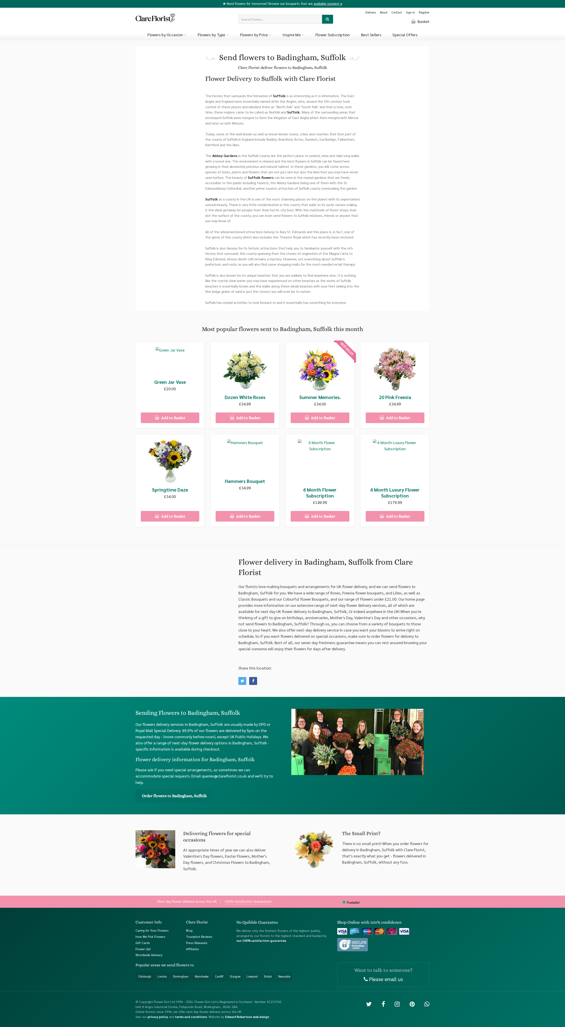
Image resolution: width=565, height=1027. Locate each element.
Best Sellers (371, 34)
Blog (189, 930)
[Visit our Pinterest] (412, 1004)
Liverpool (252, 976)
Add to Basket (172, 418)
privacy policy (157, 1017)
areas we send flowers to (172, 965)
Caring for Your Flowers (152, 930)
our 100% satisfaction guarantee (261, 940)
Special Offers (405, 34)
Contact (397, 12)
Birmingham (180, 976)
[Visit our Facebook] (383, 1004)
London (162, 976)
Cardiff (219, 976)
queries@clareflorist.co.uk (224, 775)
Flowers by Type (212, 34)
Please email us (385, 978)
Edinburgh (144, 976)
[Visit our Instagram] (397, 1004)
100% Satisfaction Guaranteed (248, 901)
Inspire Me (291, 34)
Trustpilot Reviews (199, 936)
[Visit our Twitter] (369, 1004)
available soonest (328, 3)
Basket (423, 21)
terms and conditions (191, 1017)
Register (424, 12)
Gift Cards (143, 943)
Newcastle (284, 976)
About (384, 12)
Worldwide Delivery (149, 955)
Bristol (268, 976)
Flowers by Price (254, 34)
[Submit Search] (327, 19)
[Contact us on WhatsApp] (426, 1004)
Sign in (410, 12)
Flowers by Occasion (165, 34)
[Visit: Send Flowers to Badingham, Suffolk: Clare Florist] (253, 681)
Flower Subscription (332, 34)
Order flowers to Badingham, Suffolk (174, 796)
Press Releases (196, 943)
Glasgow (235, 976)
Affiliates (192, 949)
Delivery (370, 12)
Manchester (202, 976)
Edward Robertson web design (247, 1017)
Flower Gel (143, 949)
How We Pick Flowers (150, 936)
